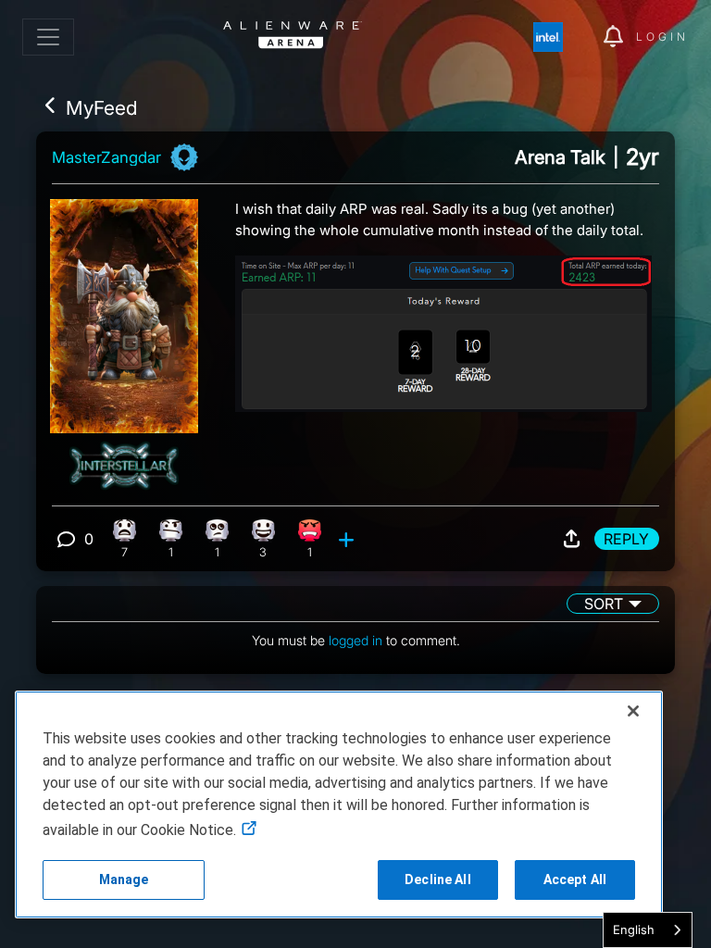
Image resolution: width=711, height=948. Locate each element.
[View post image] (443, 326)
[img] (557, 37)
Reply (626, 539)
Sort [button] (603, 603)
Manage (124, 879)
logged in (355, 640)
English (634, 929)
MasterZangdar (106, 157)
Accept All (574, 879)
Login (662, 37)
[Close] (633, 711)
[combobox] (647, 930)
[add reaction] (348, 539)
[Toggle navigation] (48, 37)
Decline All (438, 879)
